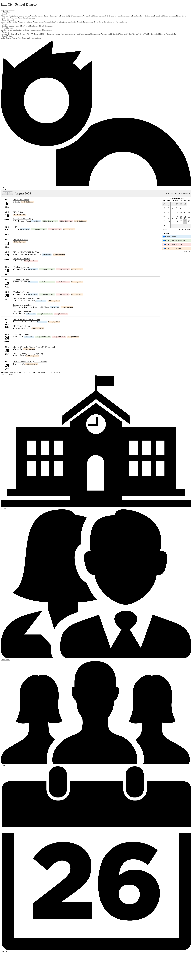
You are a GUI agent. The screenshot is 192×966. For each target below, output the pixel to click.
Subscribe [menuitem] (186, 193)
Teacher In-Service (21, 267)
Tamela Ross (36, 38)
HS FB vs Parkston (21, 326)
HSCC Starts (18, 212)
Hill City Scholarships (46, 34)
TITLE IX (146, 34)
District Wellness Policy (168, 34)
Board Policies (82, 22)
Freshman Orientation (22, 305)
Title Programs (47, 30)
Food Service (5, 34)
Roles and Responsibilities (117, 22)
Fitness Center (181, 16)
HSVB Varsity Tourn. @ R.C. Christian (30, 362)
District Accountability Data (100, 16)
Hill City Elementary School (11, 26)
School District (19, 4)
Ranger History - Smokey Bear (49, 16)
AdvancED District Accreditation (164, 16)
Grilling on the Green (22, 311)
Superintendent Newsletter (28, 16)
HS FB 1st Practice (21, 199)
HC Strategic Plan (145, 16)
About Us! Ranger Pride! (10, 16)
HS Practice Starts (20, 239)
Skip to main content (8, 10)
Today (164, 229)
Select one (187, 251)
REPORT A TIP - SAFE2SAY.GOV (129, 34)
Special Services (6, 30)
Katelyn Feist (16, 38)
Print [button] (165, 193)
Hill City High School (46, 26)
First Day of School (21, 334)
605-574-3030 (42, 372)
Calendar (35, 34)
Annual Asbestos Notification (105, 34)
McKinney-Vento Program (32, 30)
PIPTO (29, 34)
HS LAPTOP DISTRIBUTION (26, 252)
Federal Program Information (65, 34)
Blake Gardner (6, 38)
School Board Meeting (23, 219)
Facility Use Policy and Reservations (14, 18)
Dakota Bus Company (18, 34)
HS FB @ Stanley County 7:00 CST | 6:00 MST (34, 347)
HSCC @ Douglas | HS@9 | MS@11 (29, 353)
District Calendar (171, 237)
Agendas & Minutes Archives (97, 22)
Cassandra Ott (26, 38)
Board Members (6, 22)
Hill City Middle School (29, 26)
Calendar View (185, 229)
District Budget (65, 16)
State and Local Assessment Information (125, 16)
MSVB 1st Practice (21, 258)
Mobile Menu (5, 12)
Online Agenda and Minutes (22, 22)
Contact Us (31, 18)
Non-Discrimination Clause (85, 34)
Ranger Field (155, 34)
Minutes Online (49, 22)
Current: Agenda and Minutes (65, 22)
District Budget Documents (80, 16)
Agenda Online (38, 22)
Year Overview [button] (174, 193)
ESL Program (17, 30)
